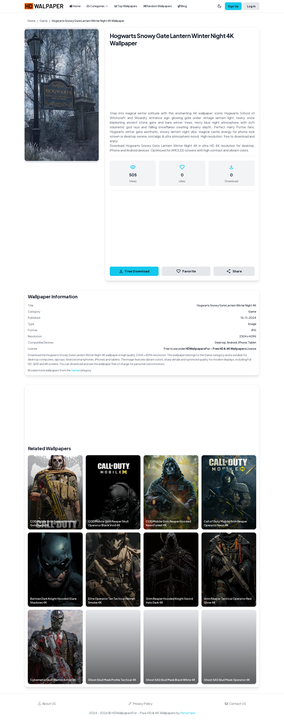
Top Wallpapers (127, 6)
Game (44, 20)
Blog (184, 6)
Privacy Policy (142, 704)
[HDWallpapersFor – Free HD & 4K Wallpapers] (44, 6)
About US (48, 704)
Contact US (237, 704)
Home (76, 6)
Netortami (187, 713)
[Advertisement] (144, 415)
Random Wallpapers (159, 6)
